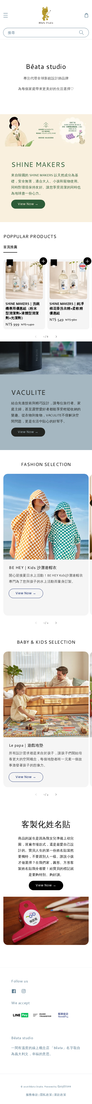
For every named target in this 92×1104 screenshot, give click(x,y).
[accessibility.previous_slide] (36, 623)
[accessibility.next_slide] (56, 623)
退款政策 (60, 1095)
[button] (5, 15)
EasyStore (64, 1086)
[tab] (10, 247)
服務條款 (32, 1095)
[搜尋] (81, 32)
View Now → (28, 204)
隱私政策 (46, 1095)
